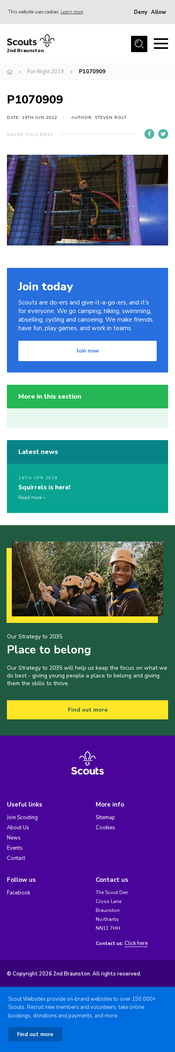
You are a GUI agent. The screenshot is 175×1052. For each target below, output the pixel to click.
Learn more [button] (72, 12)
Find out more (87, 710)
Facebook (18, 892)
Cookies (105, 827)
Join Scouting (22, 817)
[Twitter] (163, 134)
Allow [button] (158, 12)
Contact (16, 858)
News (14, 838)
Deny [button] (140, 12)
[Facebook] (149, 134)
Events (15, 848)
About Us (18, 827)
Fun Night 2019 (45, 71)
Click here (136, 943)
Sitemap (105, 817)
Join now (88, 351)
